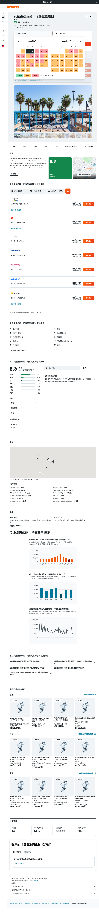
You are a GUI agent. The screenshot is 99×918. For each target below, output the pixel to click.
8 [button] (23, 56)
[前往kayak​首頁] (13, 7)
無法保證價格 (34, 881)
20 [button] (46, 61)
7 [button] (18, 56)
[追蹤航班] (3, 35)
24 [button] (32, 65)
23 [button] (28, 65)
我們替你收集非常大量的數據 (22, 890)
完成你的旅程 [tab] (17, 852)
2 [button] (27, 51)
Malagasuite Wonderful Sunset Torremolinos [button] (85, 797)
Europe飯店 (27, 903)
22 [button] (23, 65)
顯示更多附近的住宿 (90, 695)
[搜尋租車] (3, 21)
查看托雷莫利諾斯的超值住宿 (87, 734)
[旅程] (3, 40)
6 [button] (46, 51)
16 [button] (28, 61)
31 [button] (76, 70)
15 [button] (23, 61)
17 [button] (32, 61)
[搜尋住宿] (3, 17)
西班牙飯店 (35, 903)
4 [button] (37, 51)
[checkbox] (19, 426)
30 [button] (28, 70)
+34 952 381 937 (19, 27)
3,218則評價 (25, 22)
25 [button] (37, 65)
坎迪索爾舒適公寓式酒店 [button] (17, 757)
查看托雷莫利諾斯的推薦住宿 (87, 773)
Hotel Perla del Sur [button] (16, 718)
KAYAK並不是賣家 (18, 887)
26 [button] (42, 65)
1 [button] (66, 51)
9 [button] (27, 56)
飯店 (20, 903)
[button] (97, 2)
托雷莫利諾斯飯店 (19, 864)
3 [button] (32, 51)
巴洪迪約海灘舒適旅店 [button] (60, 718)
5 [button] (41, 51)
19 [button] (41, 61)
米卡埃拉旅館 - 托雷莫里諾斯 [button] (41, 757)
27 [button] (46, 65)
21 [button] (18, 65)
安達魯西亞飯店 (45, 903)
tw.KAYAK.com (13, 903)
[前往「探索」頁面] (3, 31)
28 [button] (18, 70)
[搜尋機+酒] (3, 25)
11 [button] (37, 56)
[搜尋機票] (3, 13)
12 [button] (41, 56)
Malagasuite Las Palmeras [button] (40, 718)
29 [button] (23, 70)
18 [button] (37, 61)
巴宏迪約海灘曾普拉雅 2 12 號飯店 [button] (85, 719)
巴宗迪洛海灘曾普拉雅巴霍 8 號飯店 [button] (84, 758)
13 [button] (46, 56)
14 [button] (18, 61)
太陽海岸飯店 (54, 903)
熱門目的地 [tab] (27, 852)
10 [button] (32, 56)
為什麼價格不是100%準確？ (21, 893)
